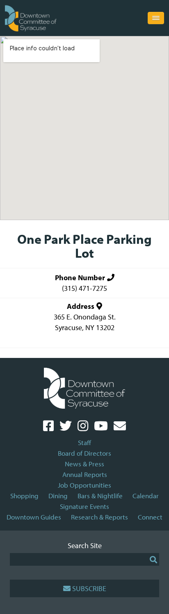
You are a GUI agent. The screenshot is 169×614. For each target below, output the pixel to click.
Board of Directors (84, 453)
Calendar (145, 495)
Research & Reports (99, 517)
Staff (84, 442)
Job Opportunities (84, 485)
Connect (150, 517)
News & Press (84, 463)
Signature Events (84, 506)
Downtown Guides (34, 517)
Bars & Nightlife (100, 495)
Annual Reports (84, 474)
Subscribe (89, 588)
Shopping (24, 495)
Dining (58, 495)
